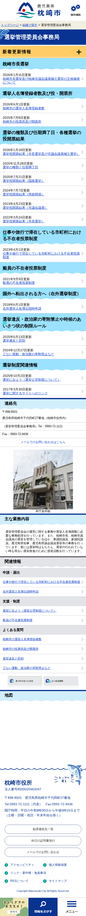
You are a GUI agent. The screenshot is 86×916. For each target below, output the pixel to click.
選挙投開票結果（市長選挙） (23, 221)
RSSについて (19, 881)
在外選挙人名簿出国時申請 (22, 308)
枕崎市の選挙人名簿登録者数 (23, 108)
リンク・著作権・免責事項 (28, 873)
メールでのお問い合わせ (43, 852)
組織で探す (29, 25)
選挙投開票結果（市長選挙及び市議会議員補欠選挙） (41, 154)
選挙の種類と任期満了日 (20, 167)
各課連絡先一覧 (43, 829)
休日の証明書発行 (43, 840)
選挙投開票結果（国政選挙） (23, 181)
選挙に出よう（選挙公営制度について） (32, 379)
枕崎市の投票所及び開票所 (22, 121)
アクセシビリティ (22, 865)
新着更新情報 (17, 51)
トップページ (10, 25)
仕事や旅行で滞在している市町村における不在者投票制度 (41, 582)
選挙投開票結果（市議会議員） (25, 207)
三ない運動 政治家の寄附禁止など (28, 354)
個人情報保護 (58, 865)
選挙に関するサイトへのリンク (25, 393)
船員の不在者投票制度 (19, 283)
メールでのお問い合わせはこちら (43, 442)
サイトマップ (58, 881)
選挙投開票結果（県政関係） (23, 194)
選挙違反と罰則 (14, 340)
